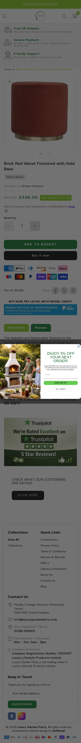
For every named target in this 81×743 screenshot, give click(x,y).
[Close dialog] (78, 346)
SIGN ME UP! (60, 383)
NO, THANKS (61, 389)
